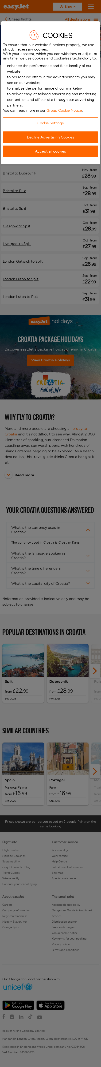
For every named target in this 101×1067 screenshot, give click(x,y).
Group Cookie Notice (64, 110)
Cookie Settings (50, 123)
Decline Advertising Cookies (50, 137)
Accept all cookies (50, 151)
